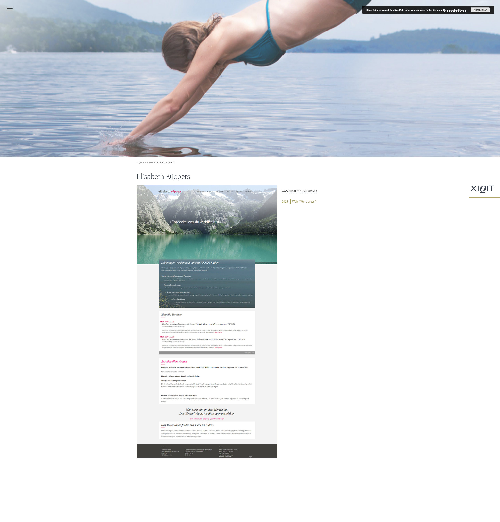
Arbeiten (149, 162)
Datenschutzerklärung (454, 9)
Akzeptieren (480, 10)
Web (295, 201)
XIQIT (139, 162)
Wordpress (307, 201)
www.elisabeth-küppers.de (299, 190)
